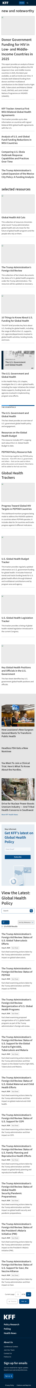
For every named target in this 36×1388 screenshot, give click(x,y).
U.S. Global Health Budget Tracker (15, 560)
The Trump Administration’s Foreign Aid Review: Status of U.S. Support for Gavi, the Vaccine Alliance (17, 1266)
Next (22, 1301)
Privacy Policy (9, 1385)
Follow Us (7, 1357)
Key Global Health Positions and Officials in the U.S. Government (16, 671)
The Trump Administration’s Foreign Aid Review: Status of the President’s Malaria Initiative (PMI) (17, 1229)
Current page (9, 1294)
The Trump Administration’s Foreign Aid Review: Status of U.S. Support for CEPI (17, 1118)
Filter (7, 922)
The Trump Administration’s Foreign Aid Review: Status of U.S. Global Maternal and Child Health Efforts (18, 1082)
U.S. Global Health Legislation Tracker (17, 619)
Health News (10, 1333)
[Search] (31, 910)
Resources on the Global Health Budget (14, 434)
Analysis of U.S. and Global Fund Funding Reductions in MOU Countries (16, 140)
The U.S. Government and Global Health (15, 375)
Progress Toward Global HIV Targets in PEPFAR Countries (17, 507)
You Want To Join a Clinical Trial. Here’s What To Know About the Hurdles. (16, 766)
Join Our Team (9, 1350)
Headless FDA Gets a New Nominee (15, 749)
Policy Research (11, 1324)
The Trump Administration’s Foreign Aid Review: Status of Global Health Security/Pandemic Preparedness (17, 1190)
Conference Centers (11, 1346)
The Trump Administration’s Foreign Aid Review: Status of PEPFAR (17, 972)
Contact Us (8, 1353)
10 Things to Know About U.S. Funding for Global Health (17, 319)
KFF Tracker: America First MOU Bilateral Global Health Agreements (16, 112)
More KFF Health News (10, 814)
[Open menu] (32, 3)
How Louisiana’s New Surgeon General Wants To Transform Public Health (17, 733)
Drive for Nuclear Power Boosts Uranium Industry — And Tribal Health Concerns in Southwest (18, 807)
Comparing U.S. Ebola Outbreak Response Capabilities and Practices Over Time (15, 156)
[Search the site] (27, 2)
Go (28, 1294)
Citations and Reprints (24, 1385)
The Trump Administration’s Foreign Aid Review (16, 269)
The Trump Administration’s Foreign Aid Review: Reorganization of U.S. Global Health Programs (17, 1004)
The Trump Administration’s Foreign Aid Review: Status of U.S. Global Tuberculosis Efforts (17, 939)
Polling (7, 1329)
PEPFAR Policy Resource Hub (17, 452)
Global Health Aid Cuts (13, 217)
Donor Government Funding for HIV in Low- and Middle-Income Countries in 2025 (17, 49)
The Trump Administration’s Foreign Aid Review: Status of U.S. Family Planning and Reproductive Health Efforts (17, 1151)
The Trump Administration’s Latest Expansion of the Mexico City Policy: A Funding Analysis (18, 174)
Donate (22, 3)
